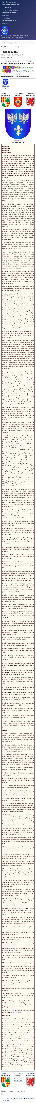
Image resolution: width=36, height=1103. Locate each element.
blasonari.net (17, 1012)
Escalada (10, 1098)
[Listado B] (7, 67)
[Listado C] (10, 67)
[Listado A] (4, 67)
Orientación (6, 1100)
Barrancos (19, 1098)
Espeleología (30, 1098)
